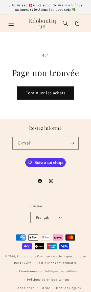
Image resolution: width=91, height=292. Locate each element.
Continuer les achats (46, 93)
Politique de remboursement (48, 279)
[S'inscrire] (72, 143)
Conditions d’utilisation (33, 288)
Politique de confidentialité (56, 263)
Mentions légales (68, 288)
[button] (11, 23)
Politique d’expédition (60, 271)
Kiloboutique (26, 256)
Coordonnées (29, 271)
